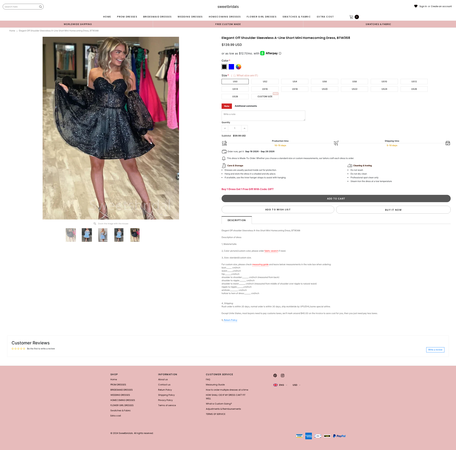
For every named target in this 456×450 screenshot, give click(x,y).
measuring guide (260, 264)
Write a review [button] (435, 349)
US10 (384, 81)
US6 (324, 81)
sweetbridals (228, 6)
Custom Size (265, 96)
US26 (414, 89)
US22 (354, 89)
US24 (384, 89)
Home (12, 30)
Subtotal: (226, 135)
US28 (235, 96)
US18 (295, 89)
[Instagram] (282, 375)
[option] (78, 24)
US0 (235, 81)
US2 (265, 81)
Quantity (226, 122)
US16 (265, 89)
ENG (281, 385)
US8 (354, 81)
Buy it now (393, 209)
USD (295, 385)
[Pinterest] (275, 375)
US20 (325, 89)
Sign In (423, 6)
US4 (295, 81)
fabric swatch (271, 250)
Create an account (441, 6)
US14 (235, 89)
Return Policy (230, 320)
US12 (414, 81)
